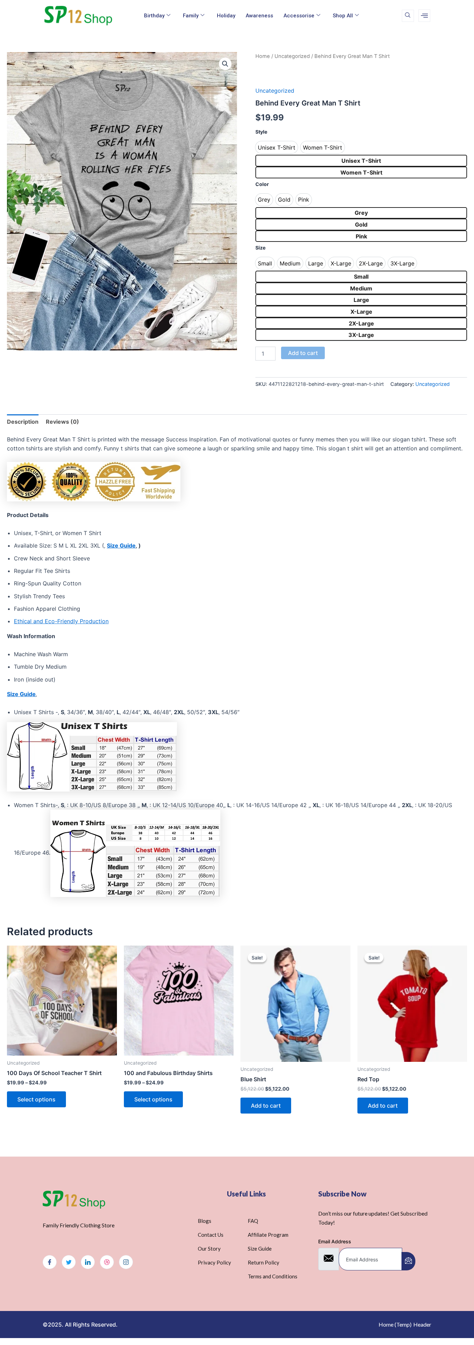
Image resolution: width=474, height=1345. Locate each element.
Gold (361, 224)
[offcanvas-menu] (424, 15)
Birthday (154, 15)
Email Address (334, 1241)
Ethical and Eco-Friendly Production (61, 621)
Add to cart (303, 352)
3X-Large (361, 334)
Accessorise (298, 15)
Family (190, 15)
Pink (361, 236)
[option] (276, 147)
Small (361, 276)
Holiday (226, 15)
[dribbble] (107, 1262)
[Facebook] (50, 1262)
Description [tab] (23, 421)
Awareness (259, 15)
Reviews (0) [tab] (62, 421)
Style (261, 132)
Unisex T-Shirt (361, 160)
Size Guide (21, 694)
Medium (361, 288)
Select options (36, 1099)
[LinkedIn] (88, 1262)
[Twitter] (69, 1262)
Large (361, 299)
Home (262, 56)
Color (262, 184)
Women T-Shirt (361, 172)
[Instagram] (126, 1262)
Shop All (343, 15)
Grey (361, 212)
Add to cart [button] (266, 1105)
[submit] (408, 1261)
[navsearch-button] (408, 16)
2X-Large (361, 323)
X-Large (361, 311)
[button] (225, 64)
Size (260, 248)
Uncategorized (292, 56)
